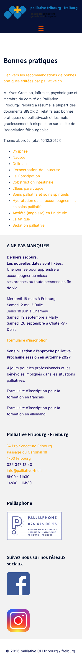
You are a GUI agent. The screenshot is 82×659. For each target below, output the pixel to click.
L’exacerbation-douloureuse (36, 169)
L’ (14, 182)
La (15, 176)
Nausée (19, 157)
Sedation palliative (28, 225)
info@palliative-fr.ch (24, 470)
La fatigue (21, 219)
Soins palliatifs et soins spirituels (41, 194)
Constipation (29, 176)
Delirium (20, 163)
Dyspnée (20, 151)
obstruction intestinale (34, 182)
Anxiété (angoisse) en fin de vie (40, 213)
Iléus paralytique (29, 188)
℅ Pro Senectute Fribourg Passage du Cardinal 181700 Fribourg (29, 452)
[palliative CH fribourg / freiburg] (41, 12)
